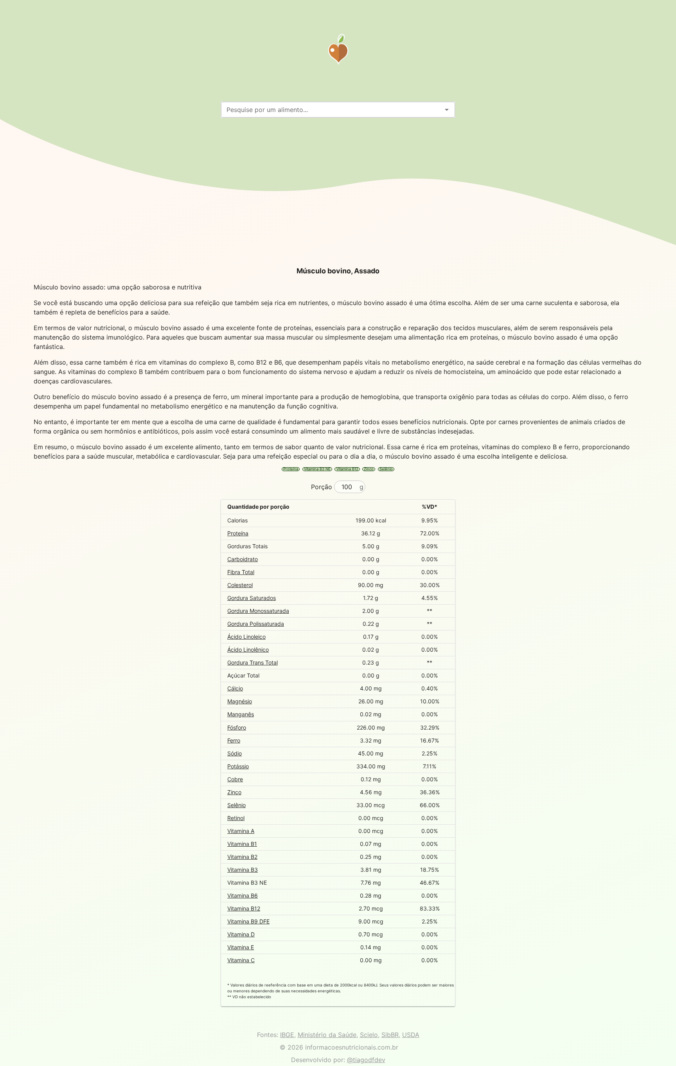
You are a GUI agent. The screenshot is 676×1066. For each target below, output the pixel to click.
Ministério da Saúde (327, 1035)
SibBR (390, 1035)
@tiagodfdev (366, 1060)
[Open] (446, 109)
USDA (410, 1035)
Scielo (369, 1035)
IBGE (287, 1035)
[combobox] (331, 109)
